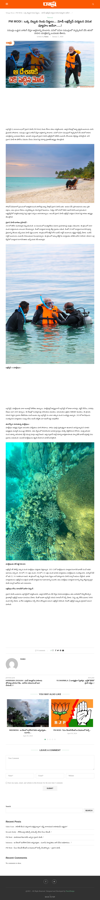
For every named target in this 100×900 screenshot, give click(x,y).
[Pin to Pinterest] (60, 651)
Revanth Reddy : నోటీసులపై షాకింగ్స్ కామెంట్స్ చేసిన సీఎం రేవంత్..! (29, 832)
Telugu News (10, 13)
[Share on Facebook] (55, 651)
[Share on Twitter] (58, 651)
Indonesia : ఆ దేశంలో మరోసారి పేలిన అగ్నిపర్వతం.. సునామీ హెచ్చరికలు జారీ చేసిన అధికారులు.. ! (39, 843)
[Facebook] (46, 881)
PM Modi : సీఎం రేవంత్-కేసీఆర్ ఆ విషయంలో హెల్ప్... (72, 730)
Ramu (46, 37)
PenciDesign (70, 891)
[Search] (93, 4)
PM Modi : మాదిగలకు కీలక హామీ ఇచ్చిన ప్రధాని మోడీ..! (25, 837)
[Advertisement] (50, 109)
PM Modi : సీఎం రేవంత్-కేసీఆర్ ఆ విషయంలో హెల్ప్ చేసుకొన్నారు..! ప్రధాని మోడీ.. (33, 848)
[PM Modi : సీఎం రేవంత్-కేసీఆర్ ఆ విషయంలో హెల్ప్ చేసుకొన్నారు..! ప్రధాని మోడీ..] (72, 713)
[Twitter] (54, 881)
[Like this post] (53, 651)
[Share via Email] (63, 651)
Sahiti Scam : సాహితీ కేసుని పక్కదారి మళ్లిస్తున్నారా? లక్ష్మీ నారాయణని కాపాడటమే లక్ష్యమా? (36, 827)
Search (8, 806)
